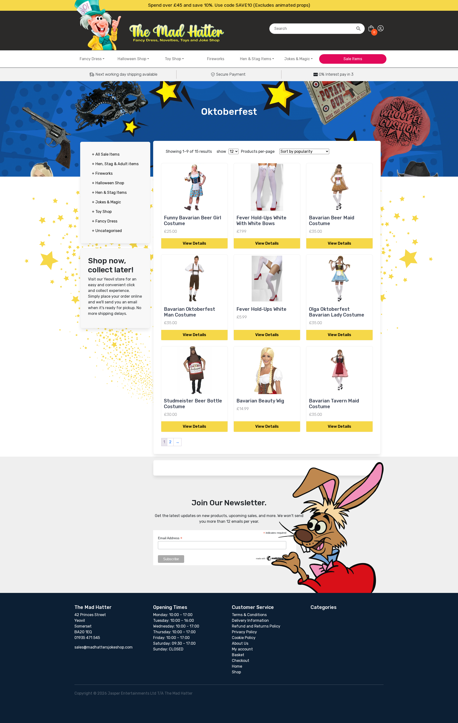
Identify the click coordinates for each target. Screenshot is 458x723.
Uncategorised (107, 230)
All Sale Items (106, 154)
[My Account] (381, 28)
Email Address (170, 538)
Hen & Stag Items (255, 59)
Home (237, 666)
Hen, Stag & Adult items (115, 164)
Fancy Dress (91, 59)
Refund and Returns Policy (256, 626)
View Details (194, 243)
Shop (236, 672)
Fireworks (215, 59)
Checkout (240, 660)
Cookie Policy (243, 637)
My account (242, 649)
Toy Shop (173, 59)
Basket (238, 655)
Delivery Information (250, 620)
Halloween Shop (132, 59)
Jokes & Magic (297, 59)
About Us (240, 643)
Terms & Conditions (249, 614)
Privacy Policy (244, 632)
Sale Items (353, 59)
